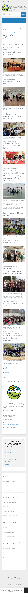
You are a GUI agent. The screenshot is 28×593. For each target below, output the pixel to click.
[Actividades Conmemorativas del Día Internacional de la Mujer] (14, 292)
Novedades (5, 553)
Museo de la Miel (7, 490)
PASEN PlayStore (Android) (9, 536)
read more (11, 591)
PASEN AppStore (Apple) (8, 532)
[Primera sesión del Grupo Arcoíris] (14, 234)
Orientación (7, 464)
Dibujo (6, 450)
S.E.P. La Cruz (6, 506)
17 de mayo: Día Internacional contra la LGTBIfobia (12, 116)
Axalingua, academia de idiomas (10, 515)
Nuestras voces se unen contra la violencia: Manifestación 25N (12, 338)
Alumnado (5, 562)
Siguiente (6, 372)
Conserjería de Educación (9, 548)
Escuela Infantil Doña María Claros (10, 511)
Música (6, 463)
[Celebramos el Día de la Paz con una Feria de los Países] (14, 163)
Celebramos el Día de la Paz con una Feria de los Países (12, 145)
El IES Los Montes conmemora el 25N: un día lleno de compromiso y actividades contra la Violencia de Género (13, 175)
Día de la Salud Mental (11, 242)
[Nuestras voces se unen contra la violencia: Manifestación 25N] (14, 359)
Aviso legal (14, 582)
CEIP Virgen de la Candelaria (9, 502)
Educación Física (8, 452)
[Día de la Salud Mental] (14, 261)
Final (5, 374)
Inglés (6, 457)
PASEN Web (6, 527)
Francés (6, 454)
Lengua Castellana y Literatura (11, 459)
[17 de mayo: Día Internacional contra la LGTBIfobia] (14, 136)
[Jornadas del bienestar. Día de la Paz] (14, 324)
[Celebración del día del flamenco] (14, 105)
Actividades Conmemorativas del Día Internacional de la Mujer (13, 271)
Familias (5, 557)
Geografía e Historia (9, 456)
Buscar (23, 14)
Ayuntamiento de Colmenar (9, 481)
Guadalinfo (5, 486)
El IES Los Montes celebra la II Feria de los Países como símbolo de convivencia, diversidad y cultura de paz (13, 50)
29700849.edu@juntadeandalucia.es (11, 424)
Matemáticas (7, 461)
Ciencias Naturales (9, 449)
